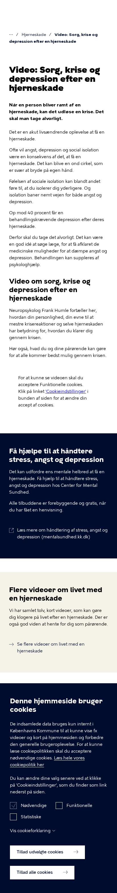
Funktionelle (79, 805)
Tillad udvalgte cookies (40, 852)
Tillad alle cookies (35, 872)
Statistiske (31, 816)
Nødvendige (34, 805)
